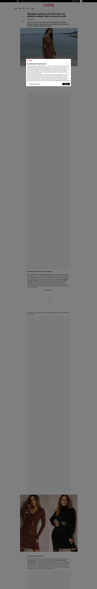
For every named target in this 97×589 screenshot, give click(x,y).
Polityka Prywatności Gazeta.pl (60, 80)
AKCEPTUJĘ (66, 84)
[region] (48, 72)
